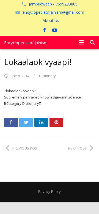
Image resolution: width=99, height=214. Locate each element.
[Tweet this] (26, 122)
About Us (51, 20)
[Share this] (11, 122)
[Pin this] (56, 122)
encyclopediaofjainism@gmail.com (53, 12)
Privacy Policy (49, 191)
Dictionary (47, 75)
